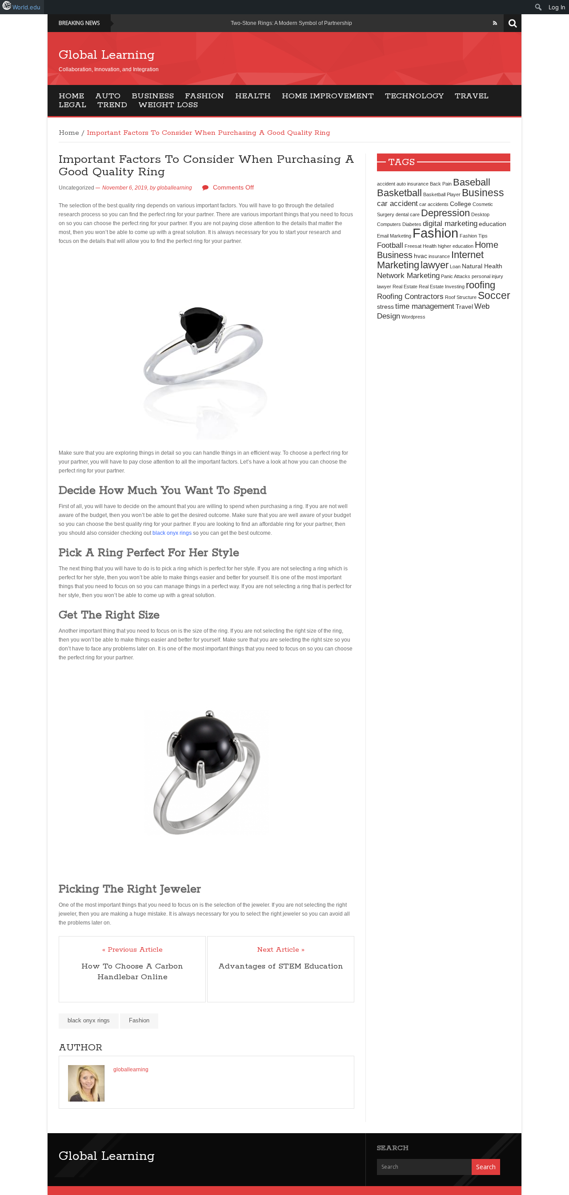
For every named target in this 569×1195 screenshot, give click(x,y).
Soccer (494, 295)
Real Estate (405, 286)
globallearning (174, 188)
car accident (397, 203)
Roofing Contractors (410, 296)
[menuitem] (538, 7)
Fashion (204, 96)
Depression (445, 212)
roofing (480, 285)
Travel (472, 96)
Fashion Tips (474, 235)
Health (253, 96)
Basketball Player (442, 194)
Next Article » (281, 949)
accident (386, 183)
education (492, 223)
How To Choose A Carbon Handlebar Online (132, 971)
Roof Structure (461, 297)
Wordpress (413, 316)
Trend (112, 105)
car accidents (434, 204)
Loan (455, 266)
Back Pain (441, 183)
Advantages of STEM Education (280, 966)
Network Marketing (408, 275)
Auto (107, 96)
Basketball (399, 192)
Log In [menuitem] (557, 7)
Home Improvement (328, 96)
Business (153, 96)
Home (71, 96)
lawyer (435, 264)
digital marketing (450, 223)
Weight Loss (168, 105)
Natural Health (482, 266)
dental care (408, 214)
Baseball (471, 182)
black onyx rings (172, 533)
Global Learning (107, 55)
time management (424, 306)
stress (385, 306)
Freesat (413, 246)
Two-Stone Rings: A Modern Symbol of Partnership (291, 23)
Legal (72, 105)
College (460, 203)
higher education (455, 246)
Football (390, 245)
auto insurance (413, 183)
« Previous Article (132, 949)
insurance (439, 256)
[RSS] (495, 23)
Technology (414, 96)
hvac (420, 255)
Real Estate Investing (442, 286)
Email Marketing (394, 235)
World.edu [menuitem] (26, 7)
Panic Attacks (455, 276)
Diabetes (411, 224)
